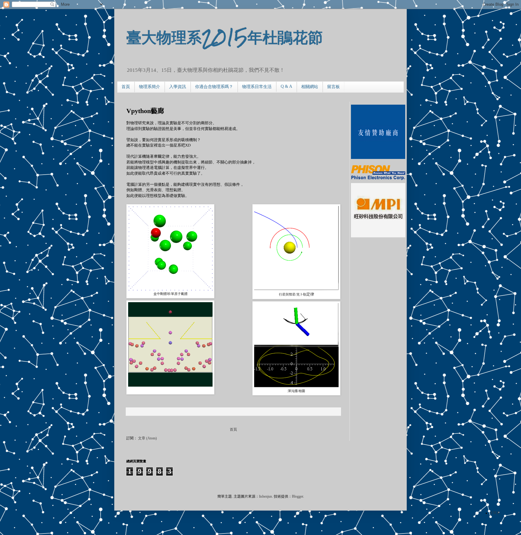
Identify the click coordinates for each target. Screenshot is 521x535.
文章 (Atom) (147, 438)
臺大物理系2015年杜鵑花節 (224, 36)
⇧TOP (495, 513)
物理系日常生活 (257, 86)
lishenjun (265, 496)
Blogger (297, 496)
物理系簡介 (149, 86)
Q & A (286, 86)
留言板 (333, 86)
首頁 (126, 86)
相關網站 (309, 86)
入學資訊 (177, 86)
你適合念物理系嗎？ (214, 86)
